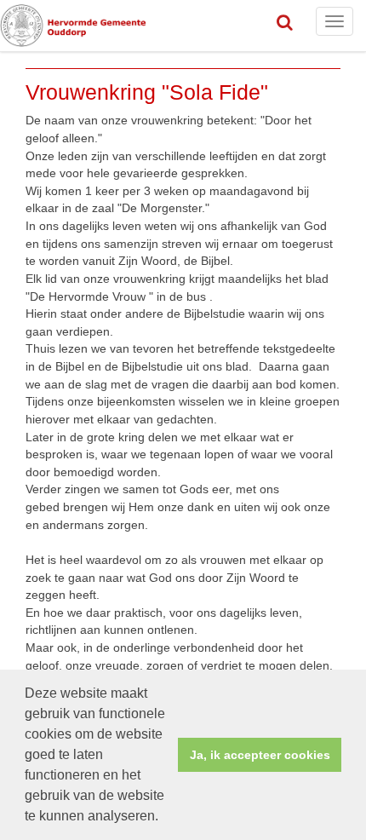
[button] (164, 817)
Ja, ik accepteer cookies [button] (260, 755)
